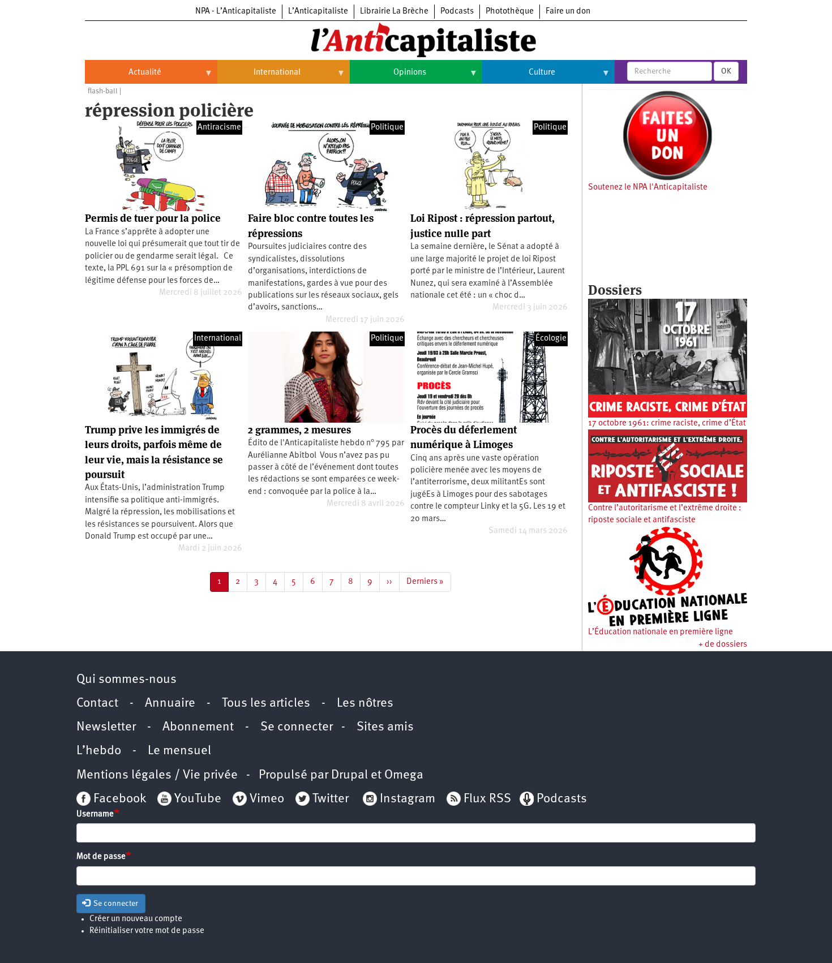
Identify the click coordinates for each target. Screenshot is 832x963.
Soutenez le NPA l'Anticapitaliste (647, 187)
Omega (403, 775)
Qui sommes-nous (126, 679)
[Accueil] (416, 39)
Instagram (407, 799)
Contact (97, 703)
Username (95, 814)
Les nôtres (365, 703)
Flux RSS (487, 799)
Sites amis (385, 727)
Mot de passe (101, 857)
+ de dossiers (722, 644)
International (259, 76)
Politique (387, 127)
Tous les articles (266, 703)
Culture (518, 76)
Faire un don (568, 11)
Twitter (330, 799)
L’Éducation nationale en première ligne (660, 632)
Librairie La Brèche (394, 11)
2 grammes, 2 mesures (299, 429)
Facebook (118, 799)
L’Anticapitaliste (318, 11)
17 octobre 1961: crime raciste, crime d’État (667, 423)
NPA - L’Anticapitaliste (235, 11)
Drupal (349, 775)
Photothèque (510, 11)
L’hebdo (98, 751)
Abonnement (198, 727)
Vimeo (267, 799)
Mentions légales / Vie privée (157, 775)
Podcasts (457, 11)
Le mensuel (179, 751)
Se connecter (296, 727)
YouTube (196, 799)
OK (726, 71)
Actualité (123, 76)
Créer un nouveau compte (135, 919)
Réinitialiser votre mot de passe (146, 931)
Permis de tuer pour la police (153, 218)
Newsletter (106, 727)
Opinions (388, 76)
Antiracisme (219, 127)
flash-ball (103, 91)
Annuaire (170, 703)
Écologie (551, 338)
